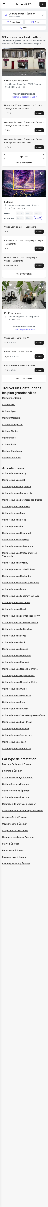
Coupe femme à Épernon (14, 823)
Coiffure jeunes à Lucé (13, 642)
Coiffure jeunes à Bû (12, 526)
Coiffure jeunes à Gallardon (16, 602)
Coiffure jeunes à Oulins (14, 688)
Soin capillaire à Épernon (14, 857)
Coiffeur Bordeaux (11, 398)
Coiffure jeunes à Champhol (16, 533)
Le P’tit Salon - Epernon (16, 80)
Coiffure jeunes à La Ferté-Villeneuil (20, 622)
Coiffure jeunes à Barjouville (16, 486)
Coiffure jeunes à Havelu (14, 609)
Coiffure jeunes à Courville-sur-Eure (20, 582)
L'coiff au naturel (12, 313)
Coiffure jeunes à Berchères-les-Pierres (22, 499)
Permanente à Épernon (13, 850)
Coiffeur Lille (8, 404)
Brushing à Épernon (12, 770)
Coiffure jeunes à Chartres (15, 539)
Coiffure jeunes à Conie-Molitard (18, 569)
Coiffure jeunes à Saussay (15, 728)
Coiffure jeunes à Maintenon (16, 655)
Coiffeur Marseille (11, 417)
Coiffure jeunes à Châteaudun (17, 546)
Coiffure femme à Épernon (15, 784)
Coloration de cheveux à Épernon (19, 804)
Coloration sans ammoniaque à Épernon (22, 810)
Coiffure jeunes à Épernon (15, 797)
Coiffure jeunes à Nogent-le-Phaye (20, 669)
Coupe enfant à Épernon (14, 817)
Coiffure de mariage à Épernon (17, 777)
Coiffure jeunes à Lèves (14, 635)
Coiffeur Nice (9, 437)
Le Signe (8, 202)
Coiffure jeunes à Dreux (14, 589)
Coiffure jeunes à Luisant (15, 649)
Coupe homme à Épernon (15, 830)
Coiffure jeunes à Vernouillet (16, 748)
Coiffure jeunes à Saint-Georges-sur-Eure (23, 715)
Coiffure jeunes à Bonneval (16, 506)
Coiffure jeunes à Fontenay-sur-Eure (20, 596)
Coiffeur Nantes (10, 431)
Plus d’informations (24, 162)
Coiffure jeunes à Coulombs (16, 576)
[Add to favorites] (42, 52)
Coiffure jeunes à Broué (14, 519)
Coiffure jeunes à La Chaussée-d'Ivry (21, 615)
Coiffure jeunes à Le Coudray (17, 629)
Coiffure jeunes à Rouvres (15, 708)
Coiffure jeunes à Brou (13, 513)
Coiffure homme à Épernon (16, 790)
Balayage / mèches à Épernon (17, 764)
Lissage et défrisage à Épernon (18, 837)
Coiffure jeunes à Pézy (13, 702)
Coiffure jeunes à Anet (13, 480)
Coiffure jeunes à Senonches (17, 735)
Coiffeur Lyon (9, 411)
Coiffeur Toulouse (11, 457)
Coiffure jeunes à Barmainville (17, 493)
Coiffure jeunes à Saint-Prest (17, 722)
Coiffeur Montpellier (12, 424)
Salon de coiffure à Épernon (16, 863)
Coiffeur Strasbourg (12, 451)
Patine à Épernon (10, 843)
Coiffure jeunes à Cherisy (15, 562)
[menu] (3, 4)
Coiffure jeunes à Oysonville (16, 695)
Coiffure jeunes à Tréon (14, 741)
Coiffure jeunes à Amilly (14, 473)
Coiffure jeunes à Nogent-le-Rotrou (20, 682)
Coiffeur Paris (9, 444)
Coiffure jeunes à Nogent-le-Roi (18, 675)
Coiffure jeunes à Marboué (15, 662)
